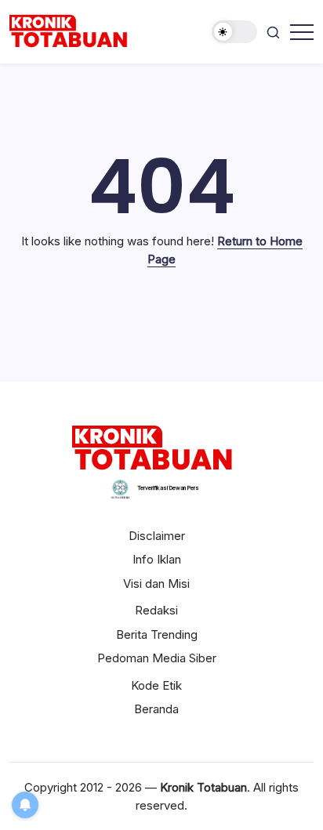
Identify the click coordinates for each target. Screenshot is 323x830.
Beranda (156, 708)
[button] (234, 31)
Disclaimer (157, 535)
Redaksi (156, 610)
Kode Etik (156, 685)
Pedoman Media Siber (156, 658)
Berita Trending (157, 634)
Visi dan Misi (156, 583)
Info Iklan (156, 559)
